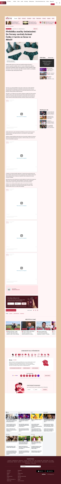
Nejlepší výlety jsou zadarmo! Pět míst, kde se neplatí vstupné (36, 451)
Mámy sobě (52, 1)
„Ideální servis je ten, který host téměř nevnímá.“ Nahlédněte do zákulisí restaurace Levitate (48, 430)
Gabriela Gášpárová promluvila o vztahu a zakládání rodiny (50, 78)
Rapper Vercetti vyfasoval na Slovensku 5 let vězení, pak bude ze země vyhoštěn (24, 447)
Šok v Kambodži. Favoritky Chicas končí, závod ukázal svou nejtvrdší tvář (50, 126)
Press (18, 471)
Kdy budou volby (39, 460)
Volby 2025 (15, 461)
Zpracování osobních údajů (22, 476)
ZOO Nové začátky (45, 460)
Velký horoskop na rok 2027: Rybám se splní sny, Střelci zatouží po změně (33, 22)
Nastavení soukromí (21, 480)
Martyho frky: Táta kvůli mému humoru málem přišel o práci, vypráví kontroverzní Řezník (23, 442)
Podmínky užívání (9, 476)
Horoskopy (26, 1)
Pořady (47, 1)
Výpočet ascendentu (44, 461)
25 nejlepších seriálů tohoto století (11, 441)
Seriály (22, 1)
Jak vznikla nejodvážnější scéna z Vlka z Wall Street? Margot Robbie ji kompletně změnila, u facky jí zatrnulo (11, 453)
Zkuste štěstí (47, 375)
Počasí (36, 460)
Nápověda (19, 477)
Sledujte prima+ (31, 1)
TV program (25, 460)
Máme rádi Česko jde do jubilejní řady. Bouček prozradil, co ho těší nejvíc (24, 430)
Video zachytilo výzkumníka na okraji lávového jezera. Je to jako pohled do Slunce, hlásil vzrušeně (36, 430)
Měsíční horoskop (26, 368)
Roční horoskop (35, 368)
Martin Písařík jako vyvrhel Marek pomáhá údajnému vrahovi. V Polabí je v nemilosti (43, 333)
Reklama (8, 473)
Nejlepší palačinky (27, 463)
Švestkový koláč (33, 463)
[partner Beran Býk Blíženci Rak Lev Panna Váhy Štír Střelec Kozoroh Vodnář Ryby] (37, 389)
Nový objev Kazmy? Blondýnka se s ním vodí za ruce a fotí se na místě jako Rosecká (24, 452)
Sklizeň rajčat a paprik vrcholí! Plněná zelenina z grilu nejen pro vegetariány (36, 442)
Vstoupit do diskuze (12, 310)
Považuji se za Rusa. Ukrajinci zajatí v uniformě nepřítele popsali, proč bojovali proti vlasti (11, 420)
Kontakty (19, 474)
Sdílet (36, 29)
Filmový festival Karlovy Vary (40, 1)
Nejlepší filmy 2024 (15, 460)
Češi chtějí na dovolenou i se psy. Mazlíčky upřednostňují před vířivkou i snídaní (36, 447)
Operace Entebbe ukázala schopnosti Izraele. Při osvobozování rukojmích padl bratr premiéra (36, 426)
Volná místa (8, 471)
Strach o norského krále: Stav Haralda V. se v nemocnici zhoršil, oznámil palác (11, 430)
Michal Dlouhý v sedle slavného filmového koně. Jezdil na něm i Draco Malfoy (13, 333)
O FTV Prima (9, 470)
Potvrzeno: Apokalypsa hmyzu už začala (36, 420)
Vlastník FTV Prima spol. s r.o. (11, 479)
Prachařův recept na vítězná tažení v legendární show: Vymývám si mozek (24, 420)
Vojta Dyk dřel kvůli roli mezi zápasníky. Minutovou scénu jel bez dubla (50, 113)
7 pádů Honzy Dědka (10, 461)
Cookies (8, 477)
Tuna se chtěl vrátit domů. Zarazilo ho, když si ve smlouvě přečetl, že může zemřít (28, 333)
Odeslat (24, 303)
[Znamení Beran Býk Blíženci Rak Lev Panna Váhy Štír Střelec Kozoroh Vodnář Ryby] (18, 303)
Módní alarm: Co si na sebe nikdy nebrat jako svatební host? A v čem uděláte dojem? (50, 23)
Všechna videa (50, 57)
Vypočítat (45, 389)
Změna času (30, 460)
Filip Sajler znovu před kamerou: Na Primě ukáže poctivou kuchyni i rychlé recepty (50, 117)
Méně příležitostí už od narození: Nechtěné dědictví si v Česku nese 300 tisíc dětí (16, 23)
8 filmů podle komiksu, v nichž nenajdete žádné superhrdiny (10, 447)
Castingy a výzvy (20, 473)
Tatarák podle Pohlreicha (26, 461)
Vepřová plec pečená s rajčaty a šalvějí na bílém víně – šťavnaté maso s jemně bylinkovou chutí (48, 425)
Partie (33, 460)
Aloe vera (31, 461)
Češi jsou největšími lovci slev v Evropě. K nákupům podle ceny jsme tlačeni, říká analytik (11, 425)
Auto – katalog (51, 460)
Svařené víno (19, 461)
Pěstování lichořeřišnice (37, 461)
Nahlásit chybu (9, 480)
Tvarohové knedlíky (51, 461)
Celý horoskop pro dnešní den (15, 368)
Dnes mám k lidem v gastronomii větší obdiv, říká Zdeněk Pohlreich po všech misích (24, 425)
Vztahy (18, 1)
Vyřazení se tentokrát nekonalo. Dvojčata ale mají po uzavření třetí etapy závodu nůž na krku (50, 122)
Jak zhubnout (10, 460)
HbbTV (8, 474)
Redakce (19, 479)
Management (20, 470)
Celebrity (14, 1)
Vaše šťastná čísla (30, 373)
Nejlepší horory (21, 460)
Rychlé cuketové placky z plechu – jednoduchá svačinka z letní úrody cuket (49, 420)
